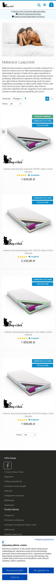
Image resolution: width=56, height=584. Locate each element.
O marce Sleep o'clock (13, 472)
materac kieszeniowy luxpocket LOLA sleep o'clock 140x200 (28, 333)
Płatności (8, 491)
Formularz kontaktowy (14, 520)
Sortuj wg (6, 98)
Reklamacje (9, 500)
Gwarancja (9, 505)
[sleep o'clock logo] (8, 5)
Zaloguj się (9, 515)
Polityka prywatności (13, 481)
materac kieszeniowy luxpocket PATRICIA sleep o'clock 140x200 (28, 415)
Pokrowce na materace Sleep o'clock (20, 524)
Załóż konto (9, 529)
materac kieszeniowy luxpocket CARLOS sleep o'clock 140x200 (28, 252)
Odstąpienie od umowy (14, 495)
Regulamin (8, 476)
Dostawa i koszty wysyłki (15, 486)
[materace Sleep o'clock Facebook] (8, 466)
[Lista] (52, 99)
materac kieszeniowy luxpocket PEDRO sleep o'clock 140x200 (28, 170)
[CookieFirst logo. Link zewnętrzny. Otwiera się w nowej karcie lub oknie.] (3, 542)
